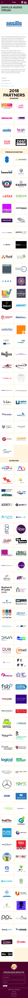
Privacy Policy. (14, 994)
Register (5, 985)
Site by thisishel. (14, 996)
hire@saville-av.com (7, 83)
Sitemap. (14, 992)
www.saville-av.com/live (8, 86)
